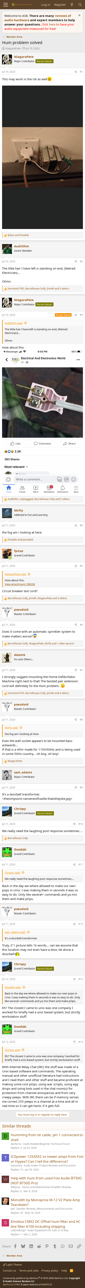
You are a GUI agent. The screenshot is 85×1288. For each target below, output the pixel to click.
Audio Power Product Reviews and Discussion (50, 1165)
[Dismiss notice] (79, 16)
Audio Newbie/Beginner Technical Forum (46, 1144)
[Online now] (10, 558)
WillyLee (15, 1187)
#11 (80, 864)
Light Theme (14, 1264)
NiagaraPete (13, 48)
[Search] (80, 4)
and (18, 235)
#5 (81, 566)
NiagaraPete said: (15, 574)
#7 (81, 670)
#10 (80, 824)
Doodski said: (13, 987)
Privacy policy (49, 1270)
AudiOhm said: (14, 323)
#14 (80, 1042)
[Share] (75, 72)
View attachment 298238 (20, 584)
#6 (81, 625)
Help (64, 1270)
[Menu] (6, 4)
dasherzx (16, 1144)
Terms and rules (29, 1270)
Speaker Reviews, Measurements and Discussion (44, 1208)
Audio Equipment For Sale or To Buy (47, 1230)
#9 (81, 787)
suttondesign (18, 1230)
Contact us (9, 1270)
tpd (12, 1208)
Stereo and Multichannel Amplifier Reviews (46, 1187)
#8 (81, 719)
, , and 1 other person (41, 643)
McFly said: (11, 727)
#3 (81, 315)
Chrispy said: (12, 872)
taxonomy (16, 1165)
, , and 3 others (38, 288)
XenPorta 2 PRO (11, 1284)
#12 (80, 924)
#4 (81, 525)
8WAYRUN (46, 1284)
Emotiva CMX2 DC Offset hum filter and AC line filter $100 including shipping (45, 1224)
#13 (80, 979)
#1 (81, 71)
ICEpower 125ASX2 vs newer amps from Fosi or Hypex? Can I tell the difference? (47, 1159)
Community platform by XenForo (35, 1278)
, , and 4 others (38, 693)
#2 (81, 261)
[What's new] (72, 4)
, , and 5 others (39, 499)
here (52, 24)
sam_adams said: (15, 932)
